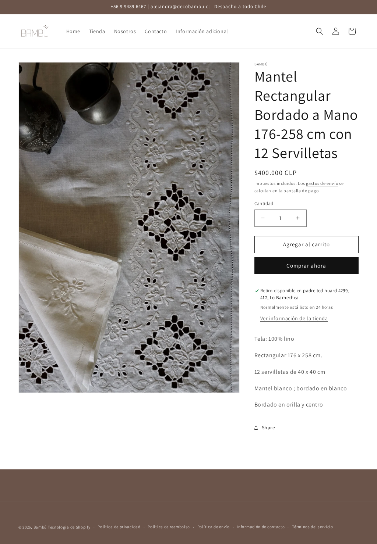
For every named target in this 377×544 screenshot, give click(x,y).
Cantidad (264, 203)
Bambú (40, 527)
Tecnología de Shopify (69, 527)
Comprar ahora (306, 265)
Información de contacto (261, 526)
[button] (319, 31)
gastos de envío (322, 183)
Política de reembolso (169, 526)
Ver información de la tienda (294, 318)
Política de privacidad (119, 526)
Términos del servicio (312, 526)
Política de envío (213, 526)
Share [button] (268, 427)
